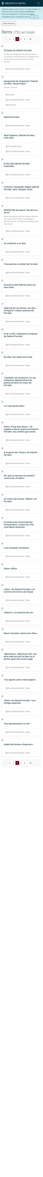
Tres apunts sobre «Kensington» (20, 679)
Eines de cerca (9, 23)
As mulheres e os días (15, 243)
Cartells (11, 95)
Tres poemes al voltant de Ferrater (21, 264)
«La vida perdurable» (14, 406)
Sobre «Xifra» (10, 568)
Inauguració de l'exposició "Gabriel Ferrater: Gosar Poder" (21, 82)
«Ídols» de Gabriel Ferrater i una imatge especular (19, 701)
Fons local (12, 105)
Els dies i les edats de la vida (18, 357)
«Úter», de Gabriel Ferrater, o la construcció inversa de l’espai (19, 590)
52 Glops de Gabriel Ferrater (18, 50)
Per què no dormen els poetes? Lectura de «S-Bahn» (19, 476)
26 (30, 39)
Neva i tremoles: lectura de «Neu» (20, 633)
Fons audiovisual (14, 146)
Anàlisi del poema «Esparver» (18, 744)
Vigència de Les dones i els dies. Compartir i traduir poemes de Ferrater (20, 310)
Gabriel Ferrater (12, 117)
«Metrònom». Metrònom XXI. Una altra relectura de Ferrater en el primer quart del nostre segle (20, 656)
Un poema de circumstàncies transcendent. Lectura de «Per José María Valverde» (19, 524)
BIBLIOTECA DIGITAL (15, 3)
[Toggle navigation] (38, 3)
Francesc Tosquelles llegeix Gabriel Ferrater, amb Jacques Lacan (21, 188)
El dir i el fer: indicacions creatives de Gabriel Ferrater (21, 335)
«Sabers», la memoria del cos (18, 612)
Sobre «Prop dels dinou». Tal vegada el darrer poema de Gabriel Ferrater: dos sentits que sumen (21, 429)
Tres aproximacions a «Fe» (17, 723)
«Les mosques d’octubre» (16, 548)
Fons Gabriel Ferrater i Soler (19, 69)
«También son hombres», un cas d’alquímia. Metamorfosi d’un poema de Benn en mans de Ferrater (20, 381)
